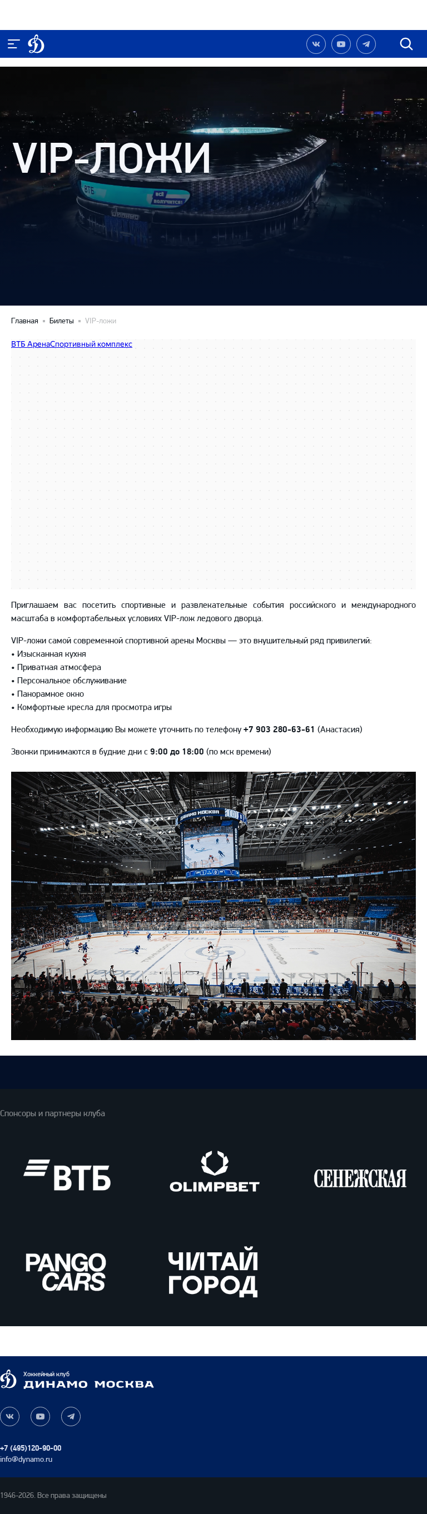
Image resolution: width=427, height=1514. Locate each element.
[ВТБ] (66, 1175)
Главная (24, 321)
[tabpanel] (213, 906)
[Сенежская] (360, 1175)
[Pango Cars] (66, 1271)
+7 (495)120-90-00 (30, 1448)
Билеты (61, 321)
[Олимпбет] (213, 1175)
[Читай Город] (213, 1271)
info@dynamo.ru (26, 1459)
